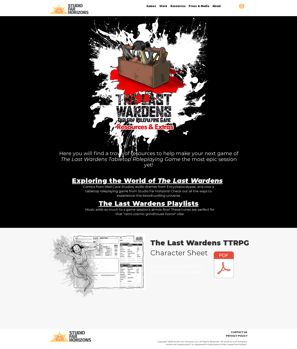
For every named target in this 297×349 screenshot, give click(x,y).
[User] (241, 6)
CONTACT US (239, 332)
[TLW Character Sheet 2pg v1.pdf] (224, 265)
